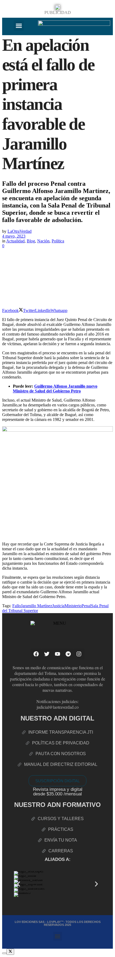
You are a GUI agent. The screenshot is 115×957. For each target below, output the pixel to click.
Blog (31, 241)
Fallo (16, 605)
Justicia (58, 605)
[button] (19, 25)
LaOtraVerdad (19, 231)
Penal (86, 605)
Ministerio (73, 605)
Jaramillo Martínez (36, 605)
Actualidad (15, 241)
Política (58, 241)
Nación (43, 241)
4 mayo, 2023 (13, 236)
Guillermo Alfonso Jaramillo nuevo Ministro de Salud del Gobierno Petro (55, 388)
